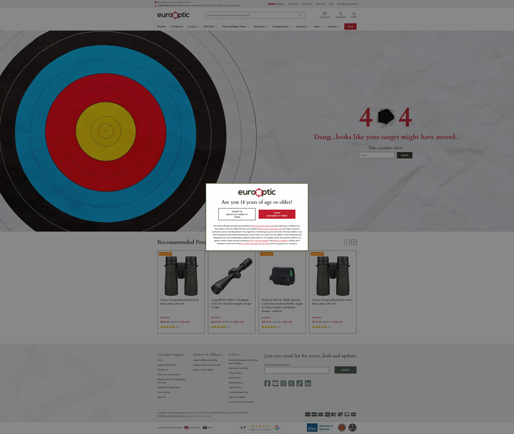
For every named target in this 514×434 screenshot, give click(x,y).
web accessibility (261, 240)
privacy (251, 240)
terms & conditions (281, 240)
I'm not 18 (237, 214)
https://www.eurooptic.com (262, 226)
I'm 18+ (277, 214)
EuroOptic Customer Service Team (255, 243)
